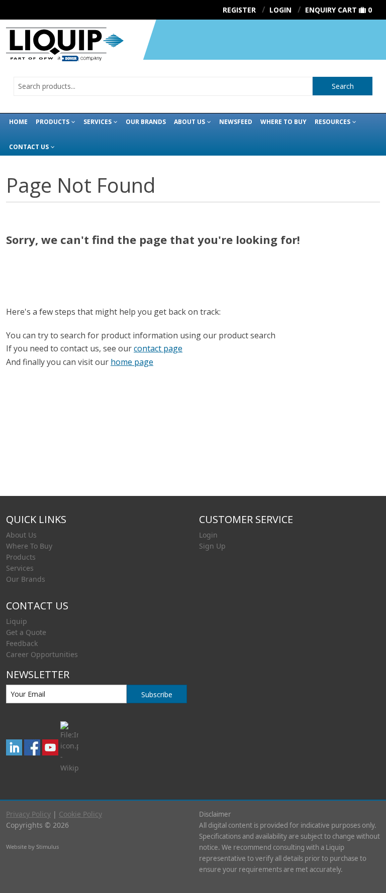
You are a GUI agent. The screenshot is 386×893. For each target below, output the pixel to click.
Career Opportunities (42, 654)
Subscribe (156, 694)
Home (18, 121)
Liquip (16, 621)
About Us (189, 121)
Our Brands (146, 121)
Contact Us (29, 147)
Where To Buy (29, 546)
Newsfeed (235, 121)
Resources (332, 121)
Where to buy (283, 121)
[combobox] (163, 86)
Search (343, 86)
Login (208, 535)
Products (52, 121)
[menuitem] (96, 535)
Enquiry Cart (331, 10)
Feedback (22, 643)
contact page (158, 348)
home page (132, 361)
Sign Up (212, 546)
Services (97, 121)
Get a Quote (26, 632)
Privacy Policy (28, 814)
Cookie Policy (80, 814)
